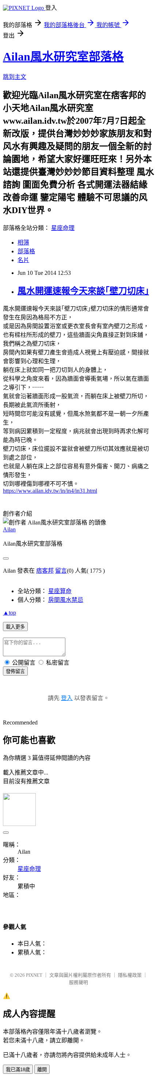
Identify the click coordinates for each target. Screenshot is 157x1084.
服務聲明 (78, 982)
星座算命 (60, 591)
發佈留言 (15, 671)
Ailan (9, 529)
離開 (42, 1069)
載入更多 (15, 627)
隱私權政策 (130, 975)
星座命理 (62, 228)
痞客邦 (45, 571)
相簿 (23, 242)
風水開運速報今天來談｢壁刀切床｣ (83, 291)
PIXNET (34, 975)
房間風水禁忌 (65, 600)
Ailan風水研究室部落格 (63, 56)
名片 (23, 260)
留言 (61, 571)
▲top (9, 613)
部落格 (26, 251)
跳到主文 (14, 77)
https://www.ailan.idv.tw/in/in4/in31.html (50, 491)
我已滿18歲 (18, 1069)
